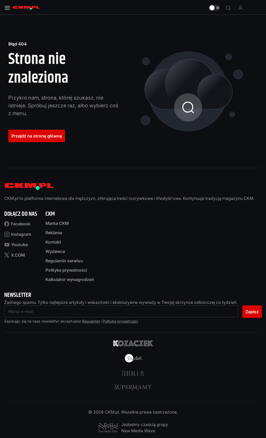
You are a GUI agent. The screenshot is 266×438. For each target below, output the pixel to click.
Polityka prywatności (66, 270)
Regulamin (91, 321)
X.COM (18, 255)
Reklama (53, 232)
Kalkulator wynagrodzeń (69, 279)
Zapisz (252, 311)
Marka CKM (57, 223)
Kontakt (53, 242)
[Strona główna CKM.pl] (26, 8)
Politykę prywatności (120, 321)
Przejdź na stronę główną (36, 136)
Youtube (19, 244)
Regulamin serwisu (64, 260)
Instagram (21, 234)
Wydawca (55, 251)
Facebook (20, 223)
